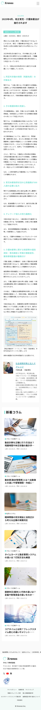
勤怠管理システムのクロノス (11, 652)
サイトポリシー (12, 689)
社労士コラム (26, 652)
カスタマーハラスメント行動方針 (11, 696)
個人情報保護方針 (28, 693)
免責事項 (21, 689)
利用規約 (19, 700)
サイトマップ (30, 689)
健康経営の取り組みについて (31, 696)
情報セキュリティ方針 (14, 693)
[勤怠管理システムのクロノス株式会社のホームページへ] (7, 3)
